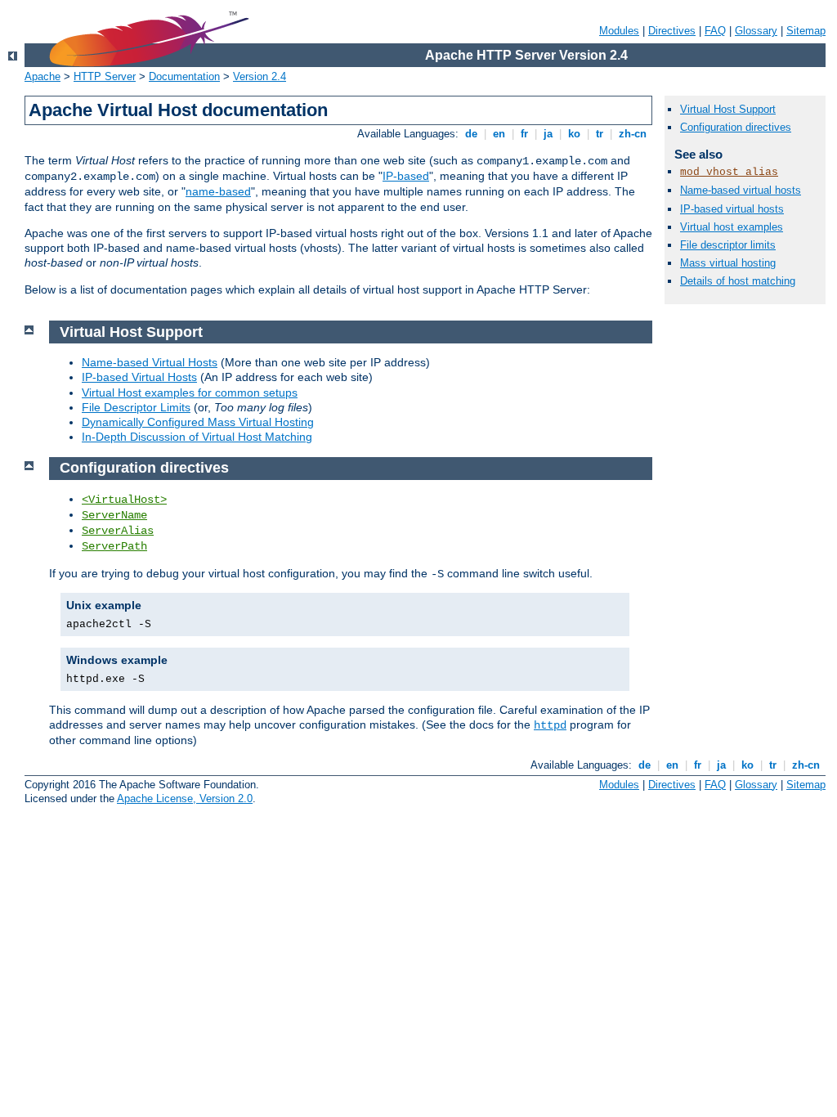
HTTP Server (105, 76)
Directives (672, 31)
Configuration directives (735, 127)
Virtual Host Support (728, 109)
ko (574, 134)
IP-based (406, 175)
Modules (619, 31)
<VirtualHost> (124, 499)
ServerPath (114, 546)
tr (599, 134)
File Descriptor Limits (136, 407)
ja (548, 134)
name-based (218, 191)
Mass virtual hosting (728, 263)
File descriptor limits (728, 245)
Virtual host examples (731, 227)
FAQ (715, 31)
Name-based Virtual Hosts (149, 362)
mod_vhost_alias (729, 172)
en (499, 134)
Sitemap (806, 31)
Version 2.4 (259, 76)
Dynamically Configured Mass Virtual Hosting (198, 421)
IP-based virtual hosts (732, 209)
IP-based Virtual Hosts (139, 377)
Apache (42, 76)
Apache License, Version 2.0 (185, 798)
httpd (550, 725)
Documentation (184, 76)
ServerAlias (118, 530)
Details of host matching (737, 281)
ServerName (114, 515)
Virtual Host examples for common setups (190, 392)
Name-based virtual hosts (740, 190)
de (471, 134)
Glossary (756, 31)
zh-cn (632, 134)
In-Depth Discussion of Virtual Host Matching (197, 436)
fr (524, 134)
